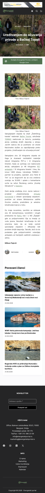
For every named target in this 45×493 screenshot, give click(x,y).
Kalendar (22, 469)
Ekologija (27, 26)
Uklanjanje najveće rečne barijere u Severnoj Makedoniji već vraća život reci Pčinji (21, 297)
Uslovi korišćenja (22, 464)
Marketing (22, 461)
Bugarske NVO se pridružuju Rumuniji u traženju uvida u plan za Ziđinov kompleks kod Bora (22, 366)
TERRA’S (8, 139)
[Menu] (41, 11)
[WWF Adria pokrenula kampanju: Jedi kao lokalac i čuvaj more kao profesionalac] (22, 317)
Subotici (19, 186)
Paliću (19, 216)
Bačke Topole (25, 136)
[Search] (37, 11)
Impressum (22, 467)
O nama (22, 458)
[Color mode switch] (32, 11)
